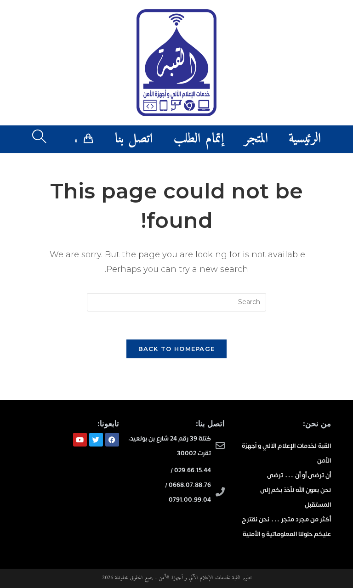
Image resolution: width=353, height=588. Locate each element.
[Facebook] (112, 440)
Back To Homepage (176, 348)
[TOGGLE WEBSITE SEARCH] (39, 139)
